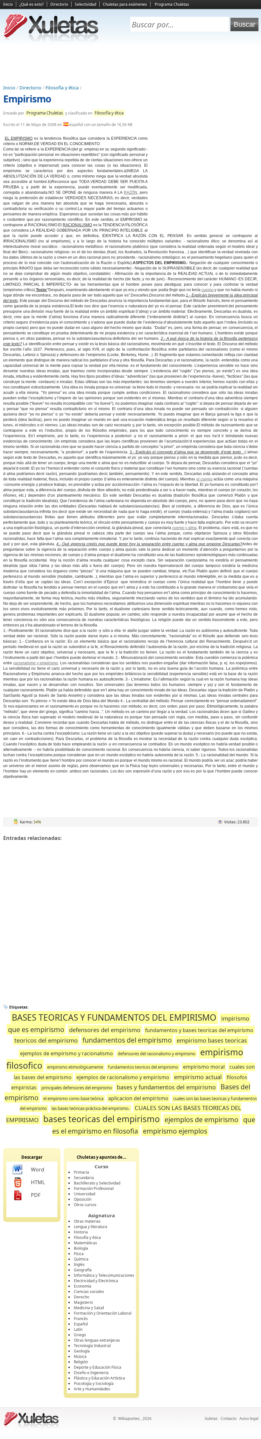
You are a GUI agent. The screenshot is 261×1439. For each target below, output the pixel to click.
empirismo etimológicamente (75, 1067)
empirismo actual (198, 1077)
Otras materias (87, 1221)
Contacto (228, 1418)
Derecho (81, 1297)
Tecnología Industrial (92, 1345)
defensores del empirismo (104, 1030)
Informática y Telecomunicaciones (104, 1275)
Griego (80, 1335)
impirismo (235, 1018)
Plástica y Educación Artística (99, 1378)
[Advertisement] (130, 64)
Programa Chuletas (172, 4)
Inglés (79, 1264)
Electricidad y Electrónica (96, 1280)
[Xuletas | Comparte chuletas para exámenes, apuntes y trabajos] (51, 40)
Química (81, 1259)
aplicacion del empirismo (138, 1098)
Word (37, 1169)
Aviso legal (248, 1418)
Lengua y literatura (90, 1226)
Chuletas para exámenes (125, 4)
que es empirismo (36, 1029)
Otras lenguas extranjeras (97, 1340)
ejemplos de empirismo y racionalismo (66, 1053)
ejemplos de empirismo (201, 1119)
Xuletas (211, 1418)
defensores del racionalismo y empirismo (156, 1054)
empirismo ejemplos (175, 1130)
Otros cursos (85, 1204)
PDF (35, 1194)
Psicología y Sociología (94, 1383)
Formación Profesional (94, 1188)
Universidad (84, 1194)
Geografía (83, 1270)
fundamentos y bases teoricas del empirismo (199, 1030)
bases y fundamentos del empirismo (166, 1087)
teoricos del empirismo (46, 1040)
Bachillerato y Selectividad (97, 1183)
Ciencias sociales (89, 1291)
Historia (81, 1232)
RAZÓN (130, 192)
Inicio (8, 4)
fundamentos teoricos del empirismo (143, 1067)
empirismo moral (204, 1066)
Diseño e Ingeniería (91, 1372)
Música (80, 1356)
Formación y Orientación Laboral (102, 1313)
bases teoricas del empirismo (101, 1119)
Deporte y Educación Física (97, 1367)
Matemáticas (85, 1243)
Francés (81, 1318)
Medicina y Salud (89, 1307)
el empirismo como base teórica (73, 1098)
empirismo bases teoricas (212, 1040)
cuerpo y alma (184, 528)
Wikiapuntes (129, 1418)
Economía (82, 1286)
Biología (81, 1248)
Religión (81, 1362)
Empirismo (27, 98)
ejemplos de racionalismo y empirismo (122, 1077)
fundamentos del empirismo (127, 1039)
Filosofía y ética (62, 88)
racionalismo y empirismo (35, 663)
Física (79, 1253)
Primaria (81, 1172)
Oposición (82, 1199)
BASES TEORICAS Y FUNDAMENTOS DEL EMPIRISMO (114, 1017)
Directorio (59, 4)
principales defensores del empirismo (76, 1088)
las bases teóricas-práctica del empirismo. (91, 1108)
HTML (38, 1182)
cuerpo (207, 290)
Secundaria (84, 1177)
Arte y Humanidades (92, 1389)
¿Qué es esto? (31, 4)
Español (81, 1324)
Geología (82, 1351)
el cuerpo (204, 479)
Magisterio (83, 1302)
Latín (78, 1329)
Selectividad (85, 4)
